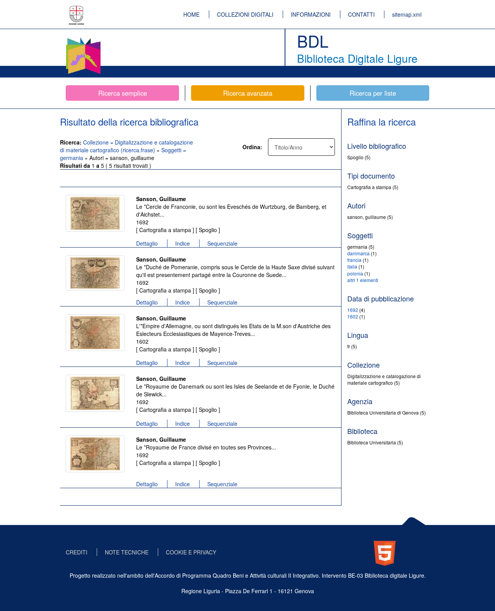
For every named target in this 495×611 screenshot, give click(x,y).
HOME (191, 14)
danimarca (358, 253)
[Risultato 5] (95, 453)
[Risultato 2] (95, 273)
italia (352, 266)
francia (354, 259)
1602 (352, 316)
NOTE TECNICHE (126, 552)
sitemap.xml (407, 14)
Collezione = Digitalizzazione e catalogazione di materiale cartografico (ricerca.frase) (126, 146)
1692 (352, 309)
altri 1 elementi (362, 280)
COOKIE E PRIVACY (191, 552)
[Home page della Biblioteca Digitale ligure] (83, 38)
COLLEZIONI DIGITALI (245, 14)
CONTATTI (361, 14)
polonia (355, 273)
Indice (182, 243)
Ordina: (252, 147)
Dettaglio (147, 243)
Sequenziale (222, 243)
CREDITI (76, 552)
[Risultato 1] (95, 213)
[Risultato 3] (95, 332)
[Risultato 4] (95, 393)
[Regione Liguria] (76, 9)
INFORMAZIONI (311, 14)
